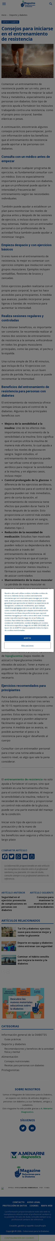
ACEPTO (27, 638)
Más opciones (27, 645)
